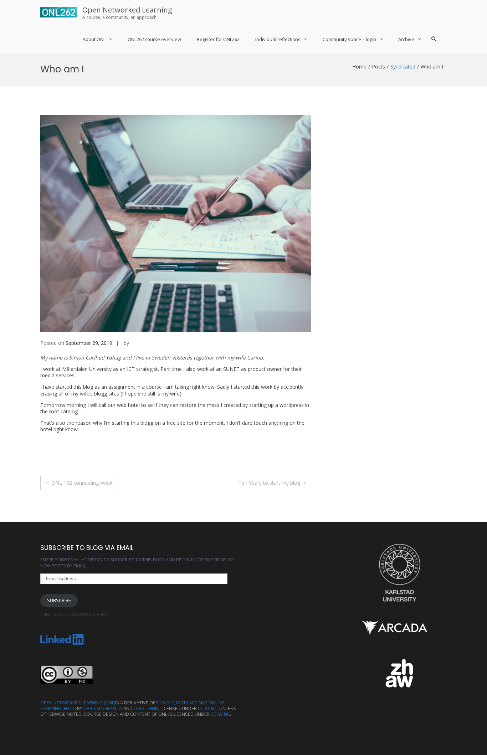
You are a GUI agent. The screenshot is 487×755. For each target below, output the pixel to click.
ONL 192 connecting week (81, 482)
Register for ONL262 (218, 39)
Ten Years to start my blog (269, 482)
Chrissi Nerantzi (102, 708)
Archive (406, 39)
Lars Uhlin (146, 708)
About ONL (94, 39)
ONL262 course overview (154, 39)
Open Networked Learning (127, 10)
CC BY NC (207, 708)
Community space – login (349, 39)
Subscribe (59, 600)
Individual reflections (278, 39)
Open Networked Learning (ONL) (77, 703)
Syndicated (402, 66)
